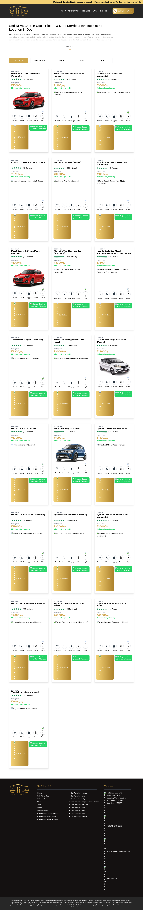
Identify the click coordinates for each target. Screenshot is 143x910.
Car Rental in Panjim (78, 796)
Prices (107, 11)
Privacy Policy (42, 811)
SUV (95, 11)
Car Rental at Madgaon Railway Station (85, 802)
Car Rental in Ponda (78, 808)
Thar (101, 11)
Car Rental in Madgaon (79, 799)
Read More (70, 47)
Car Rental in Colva (78, 814)
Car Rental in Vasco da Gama (47, 819)
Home (60, 11)
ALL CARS (18, 60)
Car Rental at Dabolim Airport (47, 814)
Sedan (61, 60)
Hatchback (86, 11)
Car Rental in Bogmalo (79, 793)
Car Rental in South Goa (79, 805)
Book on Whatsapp (42, 128)
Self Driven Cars (72, 11)
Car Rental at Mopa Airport (46, 816)
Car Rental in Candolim (79, 816)
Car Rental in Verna (78, 811)
